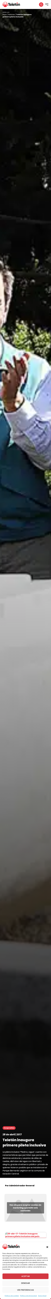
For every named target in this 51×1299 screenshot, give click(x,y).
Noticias (11, 14)
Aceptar (25, 1276)
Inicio (5, 14)
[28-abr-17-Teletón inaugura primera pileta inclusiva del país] (26, 1236)
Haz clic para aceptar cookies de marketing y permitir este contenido (25, 1208)
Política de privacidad (28, 1296)
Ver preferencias (25, 1290)
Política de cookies (12, 1296)
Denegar (25, 1283)
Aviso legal (42, 1296)
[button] (47, 1247)
